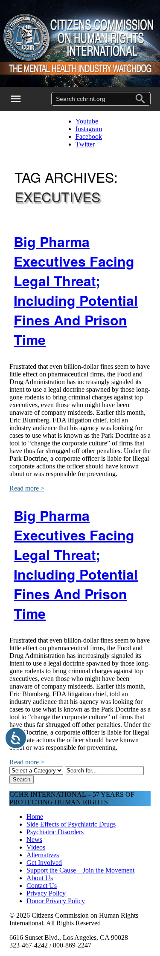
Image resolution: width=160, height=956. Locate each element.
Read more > (26, 488)
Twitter (85, 144)
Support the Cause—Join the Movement (80, 870)
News (34, 839)
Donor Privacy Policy (55, 900)
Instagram (89, 128)
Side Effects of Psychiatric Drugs (71, 824)
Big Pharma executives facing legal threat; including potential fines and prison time (76, 290)
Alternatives (42, 854)
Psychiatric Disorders (55, 831)
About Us (39, 877)
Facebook (89, 136)
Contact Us (41, 885)
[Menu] (21, 98)
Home (34, 816)
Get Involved (44, 862)
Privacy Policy (46, 893)
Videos (35, 847)
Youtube (87, 121)
